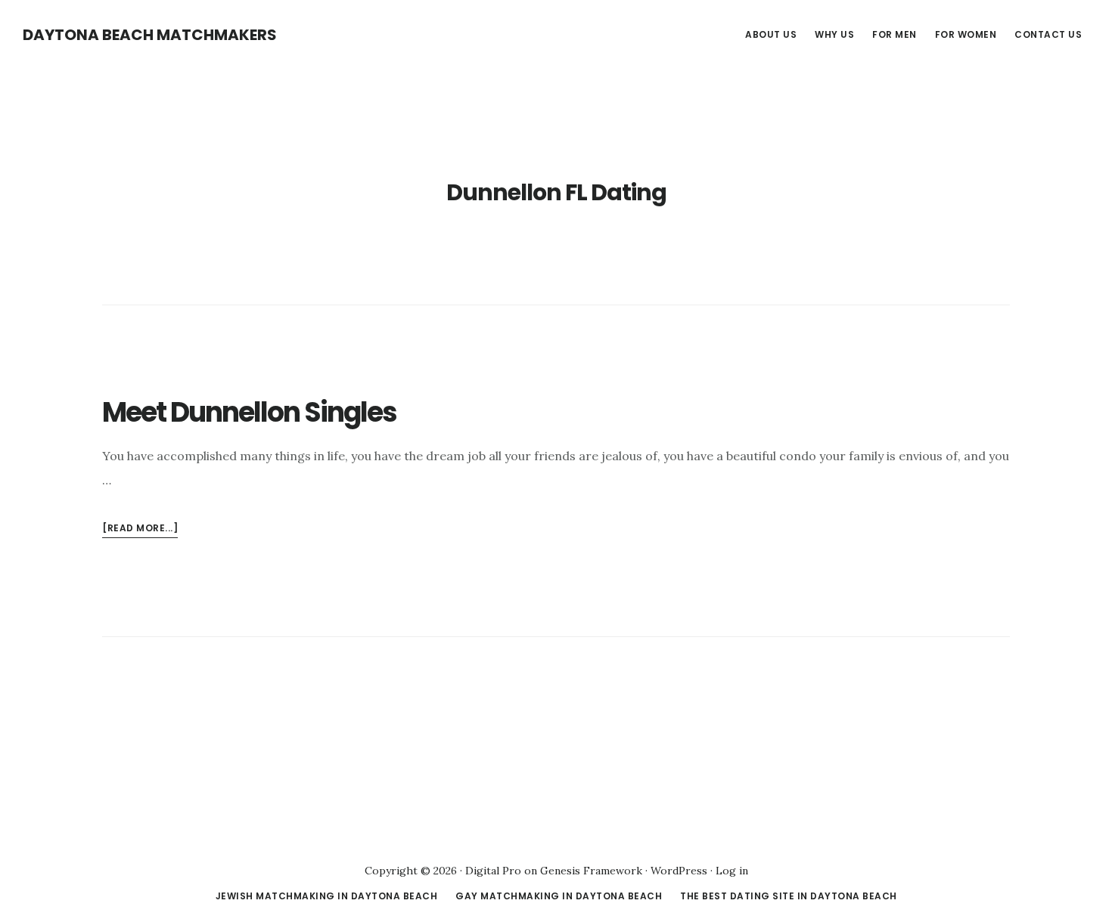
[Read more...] (140, 529)
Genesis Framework (591, 870)
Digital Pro (493, 870)
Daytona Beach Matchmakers (150, 34)
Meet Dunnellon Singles (249, 412)
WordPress (679, 870)
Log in (732, 870)
